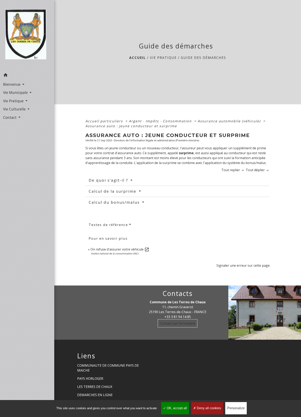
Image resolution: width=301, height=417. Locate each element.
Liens (86, 356)
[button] (27, 75)
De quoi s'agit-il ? (109, 180)
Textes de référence (108, 224)
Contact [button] (10, 117)
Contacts (177, 293)
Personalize (236, 408)
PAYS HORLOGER (90, 378)
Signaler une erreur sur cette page (243, 265)
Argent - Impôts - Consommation (161, 121)
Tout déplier (258, 170)
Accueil (137, 57)
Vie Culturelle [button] (15, 109)
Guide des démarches (203, 57)
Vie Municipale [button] (16, 92)
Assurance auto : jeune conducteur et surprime (131, 126)
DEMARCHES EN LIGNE (95, 395)
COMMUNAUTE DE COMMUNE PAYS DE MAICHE (108, 368)
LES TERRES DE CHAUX (94, 386)
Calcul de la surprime (113, 191)
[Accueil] (27, 35)
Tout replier (233, 170)
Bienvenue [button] (12, 84)
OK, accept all (176, 408)
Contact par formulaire (177, 323)
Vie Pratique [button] (14, 100)
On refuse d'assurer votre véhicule (120, 249)
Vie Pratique (163, 57)
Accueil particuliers (104, 121)
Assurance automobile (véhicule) (230, 121)
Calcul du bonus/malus (115, 202)
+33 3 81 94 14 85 (177, 317)
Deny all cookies (208, 408)
